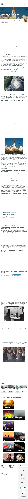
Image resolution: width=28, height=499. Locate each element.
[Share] (1, 20)
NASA (8, 92)
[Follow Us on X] (27, 467)
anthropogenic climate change (16, 274)
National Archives (7, 364)
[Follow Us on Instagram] (21, 467)
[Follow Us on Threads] (26, 467)
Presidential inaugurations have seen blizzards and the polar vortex (12, 340)
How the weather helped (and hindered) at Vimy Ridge (11, 243)
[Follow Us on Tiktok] (24, 467)
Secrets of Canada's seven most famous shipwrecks (10, 212)
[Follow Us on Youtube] (23, 467)
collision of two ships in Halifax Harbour (7, 173)
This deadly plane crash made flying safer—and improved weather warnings (14, 225)
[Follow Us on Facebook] (20, 467)
